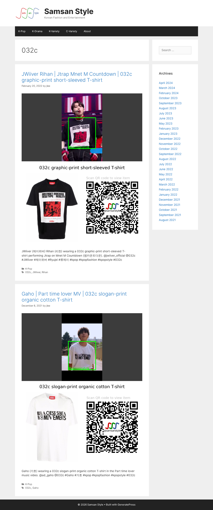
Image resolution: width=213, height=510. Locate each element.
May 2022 (165, 174)
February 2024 (169, 93)
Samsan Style (69, 11)
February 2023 (169, 128)
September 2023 (170, 103)
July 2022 (165, 164)
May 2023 (165, 123)
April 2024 (166, 83)
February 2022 (168, 189)
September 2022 (170, 154)
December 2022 (169, 138)
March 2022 (167, 184)
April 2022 (166, 179)
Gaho (35, 487)
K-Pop (21, 31)
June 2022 (166, 169)
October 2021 (168, 209)
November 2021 (169, 204)
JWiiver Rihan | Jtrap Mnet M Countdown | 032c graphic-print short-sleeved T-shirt (77, 77)
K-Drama (37, 31)
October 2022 (168, 149)
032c (28, 272)
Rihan (45, 272)
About (87, 31)
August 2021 (167, 220)
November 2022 (170, 144)
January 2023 (168, 133)
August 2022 (167, 159)
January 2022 (168, 194)
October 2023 (168, 98)
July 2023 (165, 113)
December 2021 (169, 199)
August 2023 (167, 108)
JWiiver (36, 272)
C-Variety (71, 31)
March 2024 (167, 88)
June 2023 (166, 118)
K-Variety (54, 31)
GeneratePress (126, 504)
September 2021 (170, 215)
